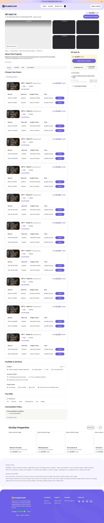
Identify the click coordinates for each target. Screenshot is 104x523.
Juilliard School (9, 480)
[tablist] (36, 77)
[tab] (12, 77)
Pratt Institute (67, 478)
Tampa (58, 467)
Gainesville (19, 467)
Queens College (73, 476)
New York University (10, 476)
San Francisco (15, 470)
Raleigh (81, 467)
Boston (92, 467)
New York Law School (18, 480)
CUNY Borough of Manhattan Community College (18, 478)
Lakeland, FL (53, 467)
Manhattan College (76, 478)
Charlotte (81, 470)
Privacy (17, 515)
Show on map (37, 17)
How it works (47, 503)
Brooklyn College (65, 476)
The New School (20, 476)
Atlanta (37, 467)
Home (6, 51)
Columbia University (39, 476)
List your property (69, 501)
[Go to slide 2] (102, 1)
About (44, 6)
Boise (85, 470)
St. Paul (25, 470)
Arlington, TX (30, 470)
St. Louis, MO (50, 470)
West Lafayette (65, 467)
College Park (87, 467)
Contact (50, 6)
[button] (36, 62)
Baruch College (48, 476)
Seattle (21, 470)
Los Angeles (71, 470)
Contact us (57, 503)
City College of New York (46, 478)
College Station (31, 467)
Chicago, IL (56, 470)
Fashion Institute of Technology (89, 478)
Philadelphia (9, 467)
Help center (57, 501)
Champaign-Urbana (45, 467)
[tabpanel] (36, 218)
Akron (89, 470)
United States (14, 51)
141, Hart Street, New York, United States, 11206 (83, 76)
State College (42, 470)
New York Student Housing (27, 51)
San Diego (24, 467)
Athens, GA (8, 470)
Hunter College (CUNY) (58, 480)
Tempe (14, 467)
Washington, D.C (63, 470)
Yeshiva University (35, 478)
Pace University (56, 476)
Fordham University (29, 476)
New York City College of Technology (33, 480)
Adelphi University (47, 480)
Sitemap (27, 515)
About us (46, 501)
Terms (22, 515)
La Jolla (71, 467)
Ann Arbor (36, 470)
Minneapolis (76, 467)
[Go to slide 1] (101, 1)
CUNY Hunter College (58, 478)
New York (76, 470)
